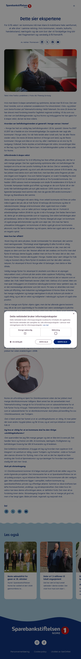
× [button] (73, 313)
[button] (16, 342)
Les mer (46, 325)
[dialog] (40, 329)
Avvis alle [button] (43, 342)
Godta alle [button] (62, 342)
